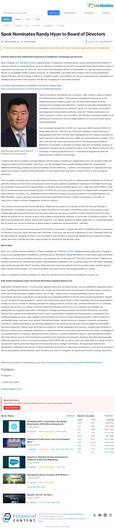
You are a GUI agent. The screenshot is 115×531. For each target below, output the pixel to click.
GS (45, 502)
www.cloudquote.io (76, 514)
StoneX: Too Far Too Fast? (40, 495)
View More (70, 416)
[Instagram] (110, 518)
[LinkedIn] (105, 518)
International (48, 25)
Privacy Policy (71, 519)
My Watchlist (88, 13)
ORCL (79, 449)
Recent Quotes (69, 13)
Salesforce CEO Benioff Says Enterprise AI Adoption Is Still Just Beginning (47, 458)
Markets (7, 19)
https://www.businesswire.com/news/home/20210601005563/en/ (31, 89)
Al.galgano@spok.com (11, 389)
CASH (57, 449)
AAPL (79, 426)
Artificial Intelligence (49, 431)
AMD (34, 487)
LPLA (48, 502)
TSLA (79, 452)
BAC (79, 433)
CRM (63, 467)
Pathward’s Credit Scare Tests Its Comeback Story (48, 440)
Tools (37, 19)
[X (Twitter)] (94, 518)
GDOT (62, 449)
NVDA (38, 487)
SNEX (57, 502)
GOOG (80, 436)
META (79, 439)
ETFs (28, 19)
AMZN (80, 423)
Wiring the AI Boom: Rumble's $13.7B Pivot (48, 475)
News (27, 25)
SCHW (53, 502)
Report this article (11, 407)
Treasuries (60, 25)
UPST (71, 449)
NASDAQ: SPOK (27, 63)
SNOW (64, 431)
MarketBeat (33, 431)
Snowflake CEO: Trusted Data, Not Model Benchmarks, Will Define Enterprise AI (46, 422)
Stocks (17, 19)
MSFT (79, 442)
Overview (18, 25)
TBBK (67, 449)
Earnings (46, 449)
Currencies (36, 25)
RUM (43, 487)
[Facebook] (100, 518)
